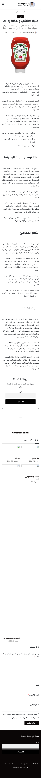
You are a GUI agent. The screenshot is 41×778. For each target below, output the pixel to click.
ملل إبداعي (35, 458)
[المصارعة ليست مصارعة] (11, 550)
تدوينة (16, 11)
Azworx (25, 767)
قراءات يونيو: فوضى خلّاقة (32, 477)
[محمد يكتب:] (26, 4)
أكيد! (20, 392)
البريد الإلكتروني (33, 695)
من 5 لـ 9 (17, 458)
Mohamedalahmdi (28, 32)
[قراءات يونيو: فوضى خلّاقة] (30, 470)
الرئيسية (22, 11)
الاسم (37, 685)
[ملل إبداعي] (30, 451)
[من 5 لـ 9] (11, 451)
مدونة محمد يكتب (9, 764)
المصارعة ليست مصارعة (12, 638)
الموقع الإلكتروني (34, 705)
